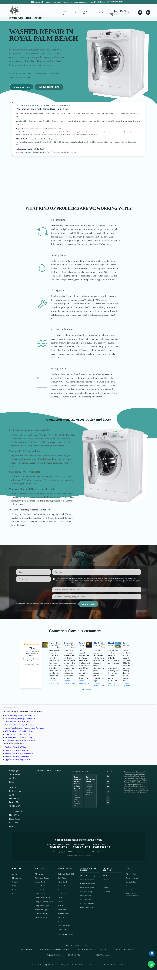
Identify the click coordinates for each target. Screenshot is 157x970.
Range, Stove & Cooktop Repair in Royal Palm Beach (24, 728)
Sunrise (60, 921)
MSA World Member (103, 955)
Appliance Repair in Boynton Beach (18, 760)
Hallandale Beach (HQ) (66, 874)
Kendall (60, 902)
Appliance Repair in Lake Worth (17, 756)
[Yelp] (108, 781)
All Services (39, 874)
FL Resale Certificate (54, 955)
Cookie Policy (131, 882)
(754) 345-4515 (121, 11)
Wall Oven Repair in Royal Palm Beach (19, 731)
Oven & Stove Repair (42, 898)
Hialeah (60, 906)
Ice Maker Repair (41, 917)
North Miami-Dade (87, 880)
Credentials (130, 890)
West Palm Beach (49, 152)
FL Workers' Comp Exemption (124, 949)
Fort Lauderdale (63, 886)
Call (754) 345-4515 (115, 2)
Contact (101, 13)
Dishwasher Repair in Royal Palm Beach (20, 719)
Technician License (26, 949)
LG (104, 884)
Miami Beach (62, 882)
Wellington (28, 152)
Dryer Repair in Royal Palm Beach (17, 722)
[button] (69, 12)
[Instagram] (108, 792)
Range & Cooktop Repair (44, 902)
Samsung (106, 888)
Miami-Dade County (87, 876)
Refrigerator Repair (42, 878)
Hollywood (62, 910)
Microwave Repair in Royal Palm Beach (19, 725)
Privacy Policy (70, 583)
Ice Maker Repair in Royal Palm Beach (19, 737)
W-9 (88, 955)
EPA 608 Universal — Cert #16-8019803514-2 (54, 949)
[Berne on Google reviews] (140, 12)
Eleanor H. (68, 643)
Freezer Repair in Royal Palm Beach (18, 734)
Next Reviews (86, 689)
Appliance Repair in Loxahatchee (17, 750)
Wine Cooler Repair (42, 913)
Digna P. (111, 643)
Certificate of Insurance (84, 949)
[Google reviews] (108, 776)
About (14, 874)
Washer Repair (40, 886)
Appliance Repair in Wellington (16, 747)
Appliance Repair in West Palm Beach (19, 753)
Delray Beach (62, 929)
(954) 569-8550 (81, 846)
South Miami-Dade (87, 888)
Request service (21, 87)
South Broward (85, 896)
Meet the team (17, 878)
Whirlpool (106, 892)
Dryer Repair (39, 890)
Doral (60, 898)
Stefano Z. (53, 643)
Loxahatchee (37, 152)
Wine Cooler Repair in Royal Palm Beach (20, 740)
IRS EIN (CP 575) (74, 955)
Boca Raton (62, 878)
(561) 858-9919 (101, 846)
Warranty (15, 894)
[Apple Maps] (108, 802)
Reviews (15, 890)
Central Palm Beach (87, 907)
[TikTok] (108, 797)
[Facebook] (108, 787)
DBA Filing (103, 949)
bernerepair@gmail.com (139, 792)
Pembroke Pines (63, 913)
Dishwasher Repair (42, 894)
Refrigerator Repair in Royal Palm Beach (20, 715)
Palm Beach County (87, 903)
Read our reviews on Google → (31, 660)
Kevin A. (82, 643)
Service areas (85, 13)
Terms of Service (132, 878)
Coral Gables (62, 894)
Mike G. (96, 643)
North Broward (85, 899)
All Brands (107, 876)
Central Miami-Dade (87, 884)
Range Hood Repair (42, 906)
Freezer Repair (40, 882)
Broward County (86, 892)
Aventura (61, 890)
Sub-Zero (106, 880)
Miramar (61, 917)
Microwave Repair (41, 910)
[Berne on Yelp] (148, 12)
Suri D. (125, 643)
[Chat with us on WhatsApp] (151, 964)
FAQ (14, 886)
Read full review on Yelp (54, 681)
